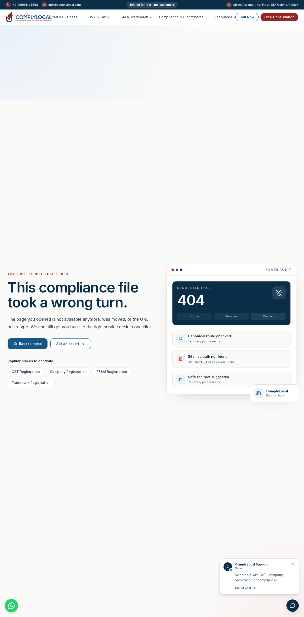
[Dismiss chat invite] (293, 564)
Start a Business (63, 17)
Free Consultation (279, 17)
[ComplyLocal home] (29, 17)
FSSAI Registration (112, 372)
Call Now (247, 17)
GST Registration (26, 372)
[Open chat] (292, 605)
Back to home (30, 344)
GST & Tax (97, 17)
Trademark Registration (31, 383)
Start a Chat (243, 587)
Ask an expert (67, 344)
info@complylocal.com (64, 4)
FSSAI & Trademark (132, 17)
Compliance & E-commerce (181, 17)
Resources (223, 17)
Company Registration (68, 372)
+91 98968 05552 (25, 4)
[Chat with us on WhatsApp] (11, 605)
